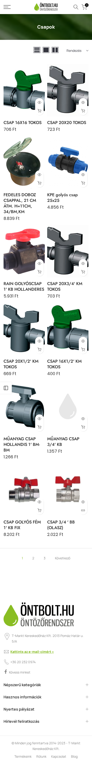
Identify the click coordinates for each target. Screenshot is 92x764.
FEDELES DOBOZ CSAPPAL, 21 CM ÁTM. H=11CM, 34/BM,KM (20, 203)
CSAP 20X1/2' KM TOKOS (21, 364)
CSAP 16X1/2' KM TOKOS (64, 364)
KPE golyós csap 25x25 (62, 197)
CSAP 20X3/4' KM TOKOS (64, 286)
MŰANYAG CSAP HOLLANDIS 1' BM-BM (22, 444)
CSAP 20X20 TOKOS (66, 123)
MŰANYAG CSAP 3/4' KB (63, 442)
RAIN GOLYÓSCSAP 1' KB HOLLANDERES (24, 286)
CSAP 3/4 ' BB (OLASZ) (61, 525)
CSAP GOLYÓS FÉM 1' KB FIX (22, 525)
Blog (74, 756)
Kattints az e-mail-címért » (32, 651)
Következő (62, 558)
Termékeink (23, 756)
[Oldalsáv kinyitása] (6, 388)
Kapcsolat (58, 756)
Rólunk (41, 756)
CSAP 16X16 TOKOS (23, 123)
